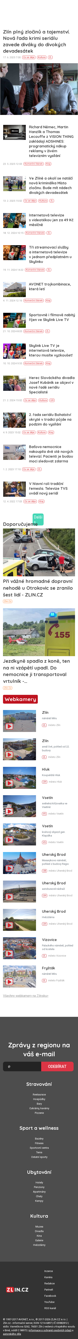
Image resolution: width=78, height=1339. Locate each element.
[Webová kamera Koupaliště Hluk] (19, 778)
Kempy (39, 1200)
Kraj (48, 164)
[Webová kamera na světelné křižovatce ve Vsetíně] (19, 806)
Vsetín (47, 797)
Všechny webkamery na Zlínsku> (25, 996)
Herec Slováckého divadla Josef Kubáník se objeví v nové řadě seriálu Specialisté (52, 384)
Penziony (39, 1187)
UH (52, 400)
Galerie (39, 1240)
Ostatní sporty (39, 1156)
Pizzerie (39, 1112)
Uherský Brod (54, 854)
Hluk (46, 769)
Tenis (39, 1152)
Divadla (39, 1231)
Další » (38, 519)
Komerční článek (34, 164)
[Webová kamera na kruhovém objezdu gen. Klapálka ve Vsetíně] (19, 834)
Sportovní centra (39, 1147)
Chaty (39, 1196)
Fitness (39, 1143)
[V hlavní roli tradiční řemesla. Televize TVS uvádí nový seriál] (14, 489)
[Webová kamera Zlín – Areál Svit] (19, 749)
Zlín (45, 712)
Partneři (48, 1289)
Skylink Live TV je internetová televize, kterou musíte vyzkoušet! (51, 350)
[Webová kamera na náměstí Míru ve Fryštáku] (19, 976)
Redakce (49, 1283)
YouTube (49, 1301)
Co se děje (28, 57)
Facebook (50, 1295)
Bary (39, 1103)
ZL (50, 57)
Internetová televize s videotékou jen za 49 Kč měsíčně (51, 220)
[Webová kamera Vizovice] (19, 948)
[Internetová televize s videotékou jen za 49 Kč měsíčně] (14, 220)
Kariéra (48, 1277)
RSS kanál (50, 1308)
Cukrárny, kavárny (39, 1108)
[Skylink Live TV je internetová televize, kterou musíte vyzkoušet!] (14, 351)
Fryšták (48, 968)
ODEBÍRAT (57, 1066)
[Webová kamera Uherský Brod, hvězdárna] (19, 920)
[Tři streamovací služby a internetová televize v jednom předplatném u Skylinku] (14, 252)
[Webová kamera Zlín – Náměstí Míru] (19, 721)
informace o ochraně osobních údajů (50, 1330)
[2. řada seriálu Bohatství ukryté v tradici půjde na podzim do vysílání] (14, 420)
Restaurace (39, 1094)
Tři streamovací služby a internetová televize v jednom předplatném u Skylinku (50, 254)
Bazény (39, 1138)
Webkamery (20, 699)
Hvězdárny (39, 1244)
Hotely (39, 1182)
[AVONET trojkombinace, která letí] (14, 289)
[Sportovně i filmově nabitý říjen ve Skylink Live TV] (14, 320)
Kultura (41, 57)
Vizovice (49, 939)
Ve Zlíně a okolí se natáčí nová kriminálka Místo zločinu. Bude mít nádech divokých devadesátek (51, 185)
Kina (39, 1235)
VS (44, 814)
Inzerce (48, 1271)
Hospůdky (39, 1099)
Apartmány (39, 1191)
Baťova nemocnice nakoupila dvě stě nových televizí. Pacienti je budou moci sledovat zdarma (51, 453)
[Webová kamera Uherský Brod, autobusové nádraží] (19, 892)
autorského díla (12, 1333)
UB (44, 871)
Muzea (39, 1226)
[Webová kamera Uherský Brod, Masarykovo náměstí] (19, 863)
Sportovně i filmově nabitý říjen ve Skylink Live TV (52, 317)
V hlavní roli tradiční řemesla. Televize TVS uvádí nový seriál (48, 488)
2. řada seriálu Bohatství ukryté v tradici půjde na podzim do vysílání (50, 419)
